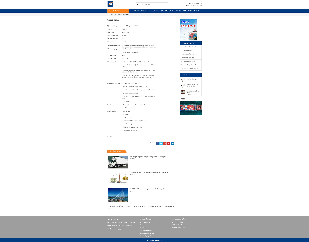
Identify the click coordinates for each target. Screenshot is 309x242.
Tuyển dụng (187, 11)
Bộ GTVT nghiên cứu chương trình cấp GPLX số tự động (147, 189)
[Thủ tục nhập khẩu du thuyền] (183, 92)
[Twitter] (161, 143)
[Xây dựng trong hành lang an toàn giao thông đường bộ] (118, 162)
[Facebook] (157, 143)
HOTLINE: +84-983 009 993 (194, 5)
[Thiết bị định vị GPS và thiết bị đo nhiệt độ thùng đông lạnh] (183, 86)
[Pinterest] (168, 143)
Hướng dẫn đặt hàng (177, 222)
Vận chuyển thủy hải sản (187, 57)
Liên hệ (197, 11)
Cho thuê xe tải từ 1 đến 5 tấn (189, 47)
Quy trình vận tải (167, 11)
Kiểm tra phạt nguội (145, 236)
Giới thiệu (145, 11)
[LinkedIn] (172, 143)
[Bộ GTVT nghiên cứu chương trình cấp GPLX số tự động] (118, 195)
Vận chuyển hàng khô (186, 50)
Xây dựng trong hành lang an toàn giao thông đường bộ (148, 157)
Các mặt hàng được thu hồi (147, 233)
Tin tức (178, 11)
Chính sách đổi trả (177, 225)
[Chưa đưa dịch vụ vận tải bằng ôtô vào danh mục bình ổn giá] (118, 178)
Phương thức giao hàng (178, 227)
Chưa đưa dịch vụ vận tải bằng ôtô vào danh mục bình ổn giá (149, 172)
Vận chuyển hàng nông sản (188, 61)
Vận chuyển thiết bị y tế (187, 54)
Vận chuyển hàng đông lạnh (188, 65)
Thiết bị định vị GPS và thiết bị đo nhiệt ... (193, 85)
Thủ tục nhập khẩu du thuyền (193, 91)
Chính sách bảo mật (145, 222)
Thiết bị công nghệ (192, 79)
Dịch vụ (155, 11)
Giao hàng (142, 227)
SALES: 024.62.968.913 (195, 3)
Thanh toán (143, 225)
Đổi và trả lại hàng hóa (146, 230)
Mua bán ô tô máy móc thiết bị (189, 68)
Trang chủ (135, 11)
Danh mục (116, 10)
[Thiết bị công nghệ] (183, 80)
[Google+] (164, 143)
